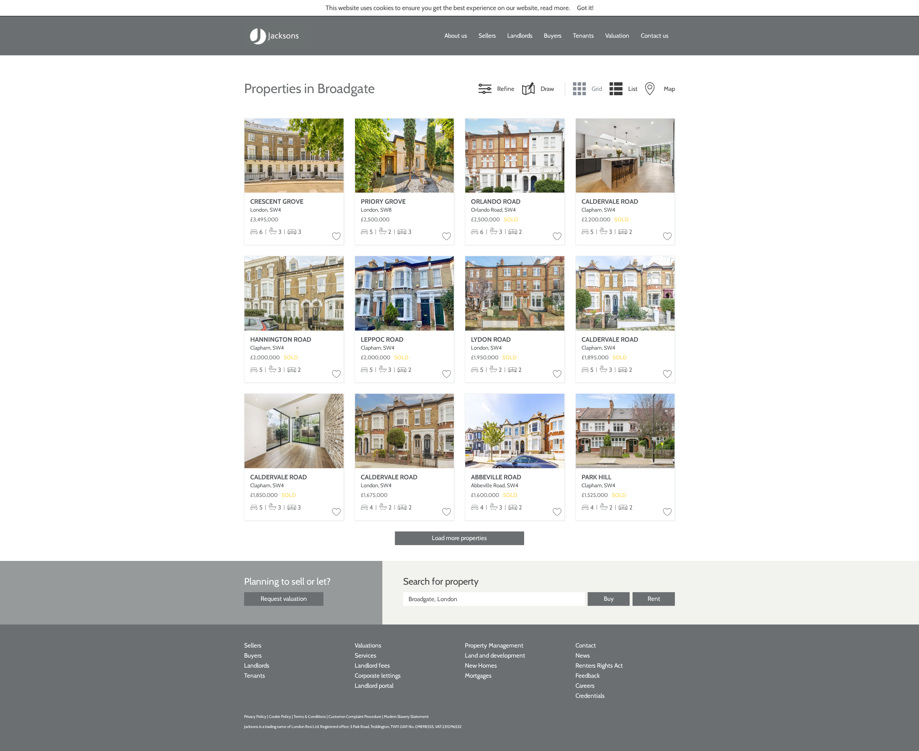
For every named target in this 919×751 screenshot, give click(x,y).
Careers (584, 685)
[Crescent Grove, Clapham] (294, 156)
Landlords (519, 35)
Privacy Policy (255, 716)
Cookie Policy (280, 716)
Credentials (590, 695)
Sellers (487, 35)
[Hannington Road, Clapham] (294, 293)
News (582, 655)
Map (669, 88)
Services (365, 655)
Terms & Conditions (310, 716)
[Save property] (336, 236)
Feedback (587, 675)
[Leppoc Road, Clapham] (404, 293)
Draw (547, 88)
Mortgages (478, 675)
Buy (609, 598)
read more (554, 8)
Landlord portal (374, 685)
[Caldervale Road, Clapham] (625, 156)
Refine (505, 88)
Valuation (617, 35)
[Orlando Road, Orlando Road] (514, 156)
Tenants (583, 35)
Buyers (552, 35)
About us (455, 35)
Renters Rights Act (599, 665)
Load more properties (459, 538)
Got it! (585, 8)
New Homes (481, 665)
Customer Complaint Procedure (355, 716)
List (633, 88)
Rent (654, 598)
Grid (597, 88)
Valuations (368, 645)
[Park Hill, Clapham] (625, 431)
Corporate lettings (378, 675)
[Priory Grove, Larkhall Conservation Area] (404, 156)
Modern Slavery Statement (406, 716)
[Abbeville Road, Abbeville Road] (514, 431)
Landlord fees (372, 665)
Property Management (494, 645)
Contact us (654, 35)
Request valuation (284, 598)
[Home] (274, 36)
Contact (585, 645)
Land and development (495, 655)
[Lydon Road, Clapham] (514, 293)
